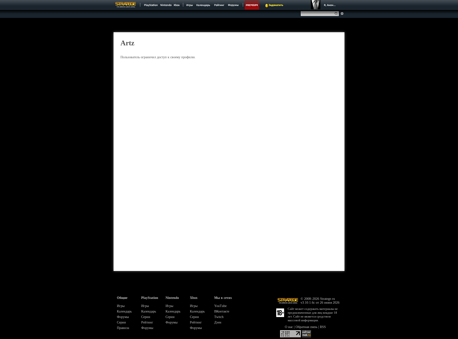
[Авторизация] (324, 5)
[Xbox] (177, 5)
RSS (323, 327)
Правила (123, 328)
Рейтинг (147, 322)
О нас (289, 327)
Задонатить (276, 5)
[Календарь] (203, 5)
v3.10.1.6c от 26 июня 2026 (320, 302)
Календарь (124, 311)
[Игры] (189, 5)
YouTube (220, 306)
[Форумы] (233, 5)
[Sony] (150, 5)
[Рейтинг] (219, 5)
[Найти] (337, 13)
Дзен (217, 322)
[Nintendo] (166, 5)
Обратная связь (306, 327)
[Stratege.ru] (125, 5)
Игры (121, 306)
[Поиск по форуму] (342, 14)
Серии (121, 322)
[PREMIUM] (252, 5)
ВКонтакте (221, 311)
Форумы (123, 317)
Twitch (219, 317)
